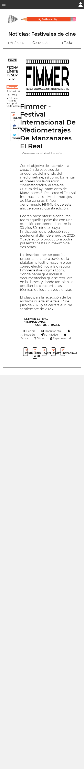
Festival (26, 353)
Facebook (15, 128)
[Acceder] (80, 4)
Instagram (63, 353)
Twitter (54, 353)
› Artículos (16, 43)
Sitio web (35, 354)
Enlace (13, 118)
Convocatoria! (15, 87)
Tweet (15, 138)
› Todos (68, 43)
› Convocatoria (42, 43)
